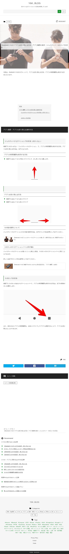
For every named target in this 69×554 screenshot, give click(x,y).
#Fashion (37, 522)
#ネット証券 (52, 528)
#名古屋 (43, 530)
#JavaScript (22, 524)
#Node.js (34, 524)
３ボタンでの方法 (26, 118)
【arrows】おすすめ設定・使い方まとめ (15, 454)
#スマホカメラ (18, 528)
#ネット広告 (44, 528)
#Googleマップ (59, 522)
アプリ (24, 511)
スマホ (8, 21)
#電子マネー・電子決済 (38, 532)
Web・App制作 (10, 511)
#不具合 (30, 530)
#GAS (43, 522)
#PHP (39, 524)
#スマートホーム (8, 528)
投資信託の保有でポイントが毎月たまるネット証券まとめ (20, 481)
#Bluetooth (14, 522)
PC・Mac (34, 515)
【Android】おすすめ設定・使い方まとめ (15, 464)
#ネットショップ (35, 528)
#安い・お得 (50, 530)
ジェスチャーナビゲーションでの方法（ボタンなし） (35, 112)
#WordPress (33, 526)
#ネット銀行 (60, 528)
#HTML (15, 524)
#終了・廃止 (18, 532)
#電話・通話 (49, 532)
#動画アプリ (36, 530)
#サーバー (49, 526)
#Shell (52, 524)
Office (47, 511)
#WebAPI (18, 526)
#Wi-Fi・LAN (25, 526)
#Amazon (7, 522)
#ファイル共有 (9, 530)
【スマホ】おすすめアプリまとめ (13, 466)
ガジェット (58, 511)
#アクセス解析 (42, 526)
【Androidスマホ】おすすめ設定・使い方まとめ (17, 446)
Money (41, 511)
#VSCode (12, 526)
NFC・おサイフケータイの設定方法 (14, 469)
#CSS (27, 522)
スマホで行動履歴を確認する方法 (13, 472)
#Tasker (6, 526)
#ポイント (24, 530)
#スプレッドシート (59, 526)
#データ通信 (26, 528)
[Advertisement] (34, 90)
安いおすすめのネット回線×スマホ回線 (15, 491)
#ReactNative (45, 524)
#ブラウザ (17, 530)
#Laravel (28, 524)
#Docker (32, 522)
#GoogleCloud (50, 522)
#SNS (56, 524)
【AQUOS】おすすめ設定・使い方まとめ (15, 451)
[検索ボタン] (59, 11)
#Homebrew (9, 524)
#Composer (21, 522)
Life (52, 511)
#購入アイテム (27, 532)
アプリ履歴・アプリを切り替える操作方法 (30, 109)
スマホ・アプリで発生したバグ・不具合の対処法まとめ (19, 449)
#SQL (60, 524)
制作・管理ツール (33, 511)
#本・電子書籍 (58, 530)
